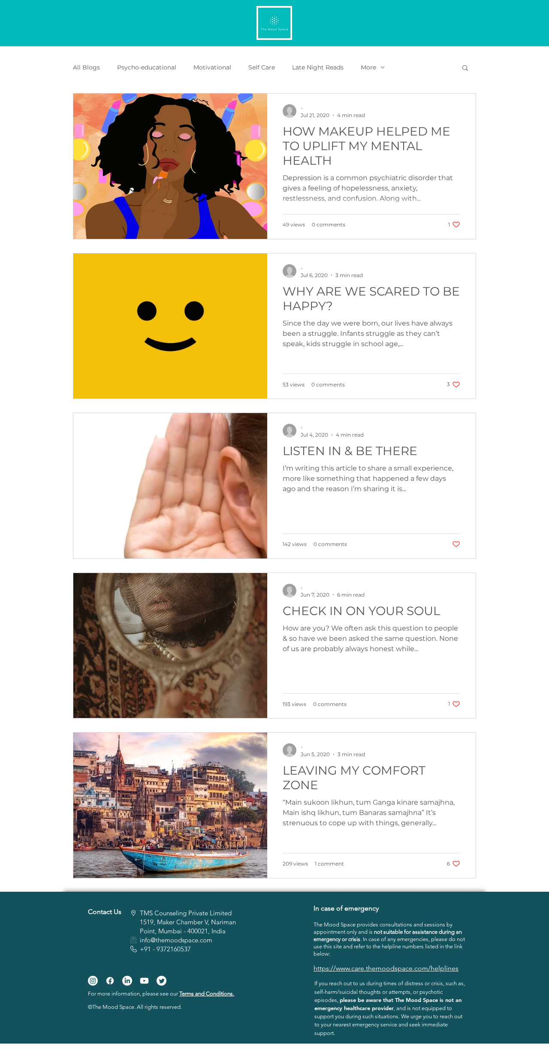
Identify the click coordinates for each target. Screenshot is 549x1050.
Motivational (212, 67)
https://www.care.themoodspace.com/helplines (386, 968)
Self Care (261, 67)
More (368, 67)
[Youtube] (144, 981)
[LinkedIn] (127, 981)
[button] (465, 68)
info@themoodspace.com (176, 940)
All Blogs (86, 67)
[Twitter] (161, 981)
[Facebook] (110, 981)
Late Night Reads (318, 67)
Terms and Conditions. (206, 993)
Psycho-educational (146, 67)
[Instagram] (93, 981)
